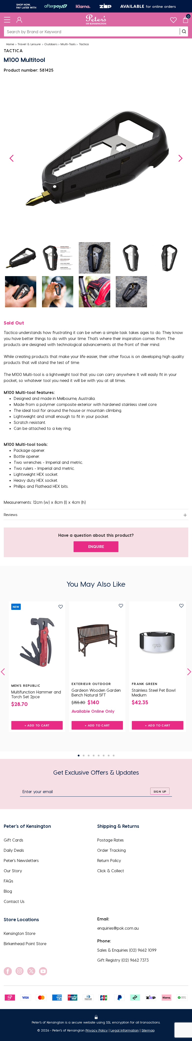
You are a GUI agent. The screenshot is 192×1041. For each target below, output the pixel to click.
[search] (184, 31)
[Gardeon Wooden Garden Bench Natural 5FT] (97, 641)
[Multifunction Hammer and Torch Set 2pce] (37, 642)
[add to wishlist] (60, 607)
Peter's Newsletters (21, 860)
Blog (8, 891)
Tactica (84, 44)
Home (10, 44)
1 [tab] (79, 755)
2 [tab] (83, 755)
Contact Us (14, 901)
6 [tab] (103, 755)
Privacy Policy (97, 1030)
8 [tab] (113, 755)
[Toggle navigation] (7, 19)
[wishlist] (173, 18)
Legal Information (124, 1030)
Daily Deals (14, 850)
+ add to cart (37, 725)
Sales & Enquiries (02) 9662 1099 (126, 950)
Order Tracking (111, 850)
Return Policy (109, 860)
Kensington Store (19, 933)
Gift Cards (13, 840)
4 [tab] (93, 755)
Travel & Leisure (29, 44)
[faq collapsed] (185, 515)
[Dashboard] (19, 19)
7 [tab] (109, 755)
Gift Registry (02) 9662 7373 (123, 960)
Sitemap (148, 1030)
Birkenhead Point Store (25, 943)
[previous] (4, 671)
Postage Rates (110, 840)
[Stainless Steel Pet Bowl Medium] (157, 641)
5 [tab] (99, 755)
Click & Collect (110, 870)
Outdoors (50, 44)
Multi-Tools (68, 44)
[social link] (8, 971)
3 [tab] (89, 755)
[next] (187, 671)
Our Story (13, 870)
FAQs (8, 880)
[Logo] (96, 19)
